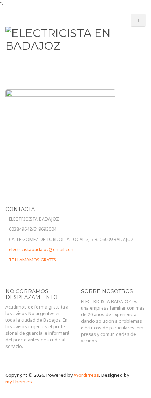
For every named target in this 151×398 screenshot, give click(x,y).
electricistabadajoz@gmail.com (42, 249)
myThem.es (18, 381)
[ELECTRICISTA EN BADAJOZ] (75, 38)
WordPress (86, 375)
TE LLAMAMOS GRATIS (32, 260)
